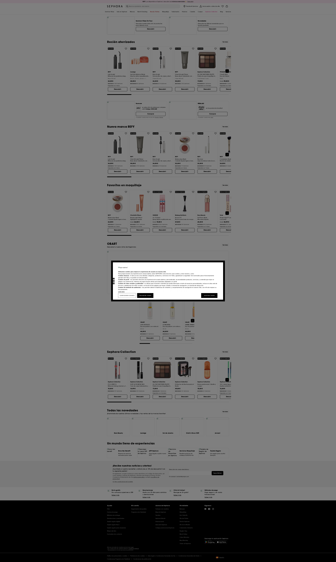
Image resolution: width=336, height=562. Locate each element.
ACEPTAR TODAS (209, 295)
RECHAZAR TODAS (145, 295)
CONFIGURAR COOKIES (127, 295)
